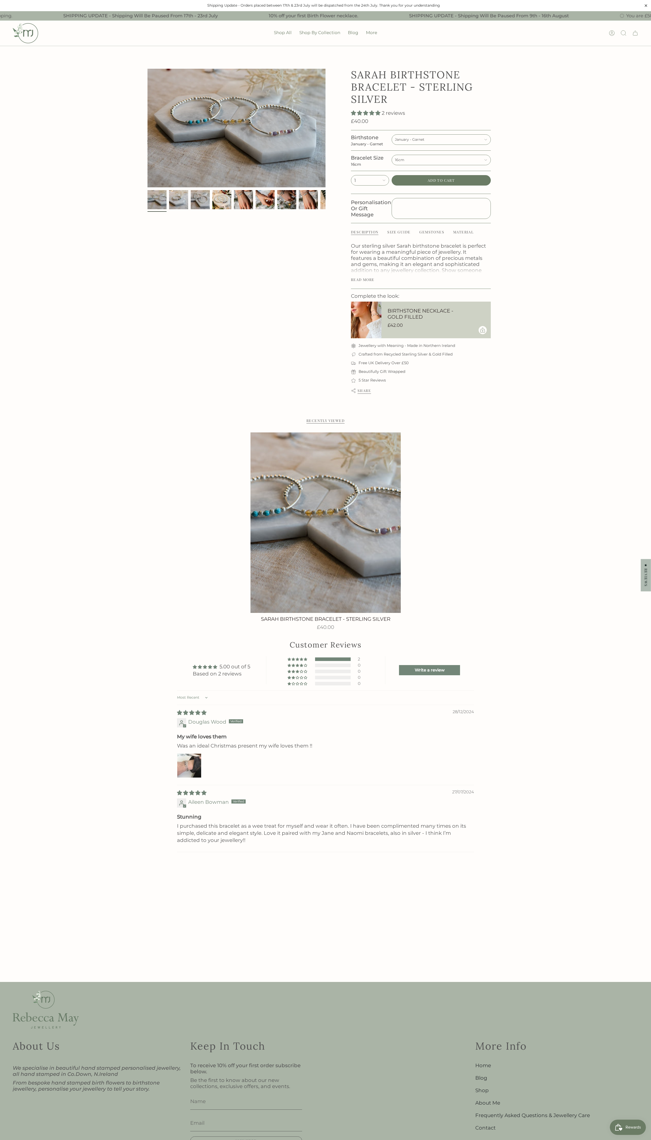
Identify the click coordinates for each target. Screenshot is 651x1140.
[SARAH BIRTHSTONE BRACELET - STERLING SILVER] (325, 522)
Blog (481, 1078)
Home (483, 1065)
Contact (485, 1128)
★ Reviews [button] (646, 575)
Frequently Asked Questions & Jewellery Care (532, 1115)
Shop (482, 1090)
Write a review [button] (430, 670)
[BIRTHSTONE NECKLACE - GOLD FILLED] (366, 320)
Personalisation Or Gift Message (370, 208)
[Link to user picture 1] (189, 765)
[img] (191, 713)
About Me (487, 1103)
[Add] (483, 330)
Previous (147, 128)
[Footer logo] (46, 1010)
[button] (282, 33)
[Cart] (635, 33)
